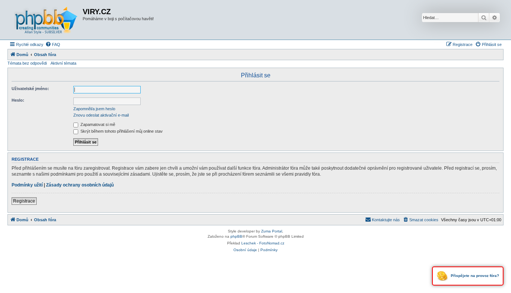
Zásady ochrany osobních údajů (80, 185)
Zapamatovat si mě (97, 124)
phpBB (236, 236)
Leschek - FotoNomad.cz (262, 243)
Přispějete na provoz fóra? (474, 276)
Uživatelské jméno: (30, 88)
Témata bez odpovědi (27, 63)
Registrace (24, 201)
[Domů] (46, 20)
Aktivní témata (63, 63)
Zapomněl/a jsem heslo (94, 109)
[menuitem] (52, 44)
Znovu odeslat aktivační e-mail (101, 115)
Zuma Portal (271, 231)
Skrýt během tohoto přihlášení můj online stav (121, 131)
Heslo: (18, 100)
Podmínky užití (27, 185)
